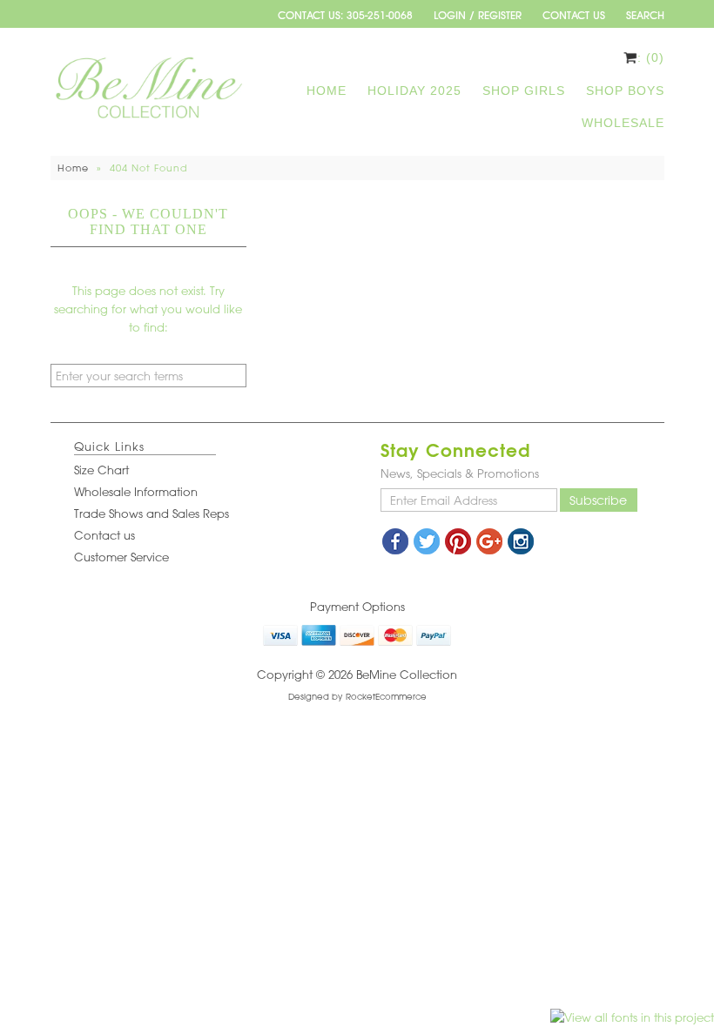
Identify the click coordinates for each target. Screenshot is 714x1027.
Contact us (104, 534)
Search (645, 15)
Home (326, 90)
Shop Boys (625, 90)
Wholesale (623, 123)
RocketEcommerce (386, 696)
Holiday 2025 (414, 90)
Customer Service (121, 556)
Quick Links (109, 446)
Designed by (315, 696)
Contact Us (573, 15)
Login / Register (478, 15)
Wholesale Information (136, 491)
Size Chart (101, 469)
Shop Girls (523, 90)
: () (650, 57)
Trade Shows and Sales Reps (151, 513)
